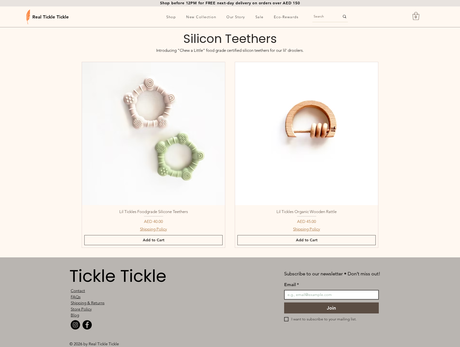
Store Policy (81, 309)
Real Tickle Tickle (50, 17)
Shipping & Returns (87, 303)
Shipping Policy (153, 229)
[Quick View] (153, 133)
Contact (78, 290)
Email (291, 284)
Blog (75, 315)
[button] (171, 16)
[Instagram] (75, 325)
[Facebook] (87, 325)
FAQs (75, 297)
